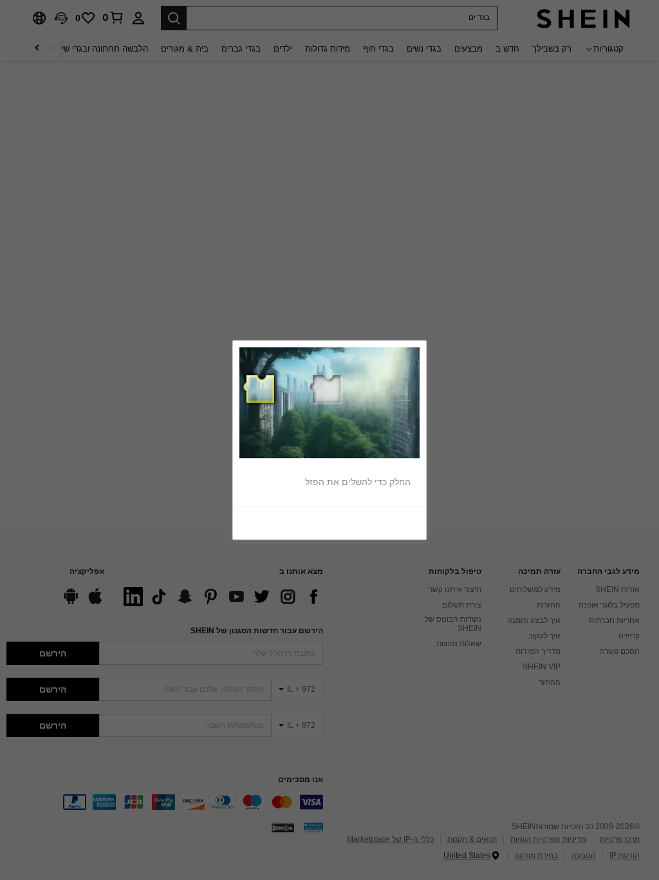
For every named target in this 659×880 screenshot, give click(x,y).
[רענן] (390, 522)
